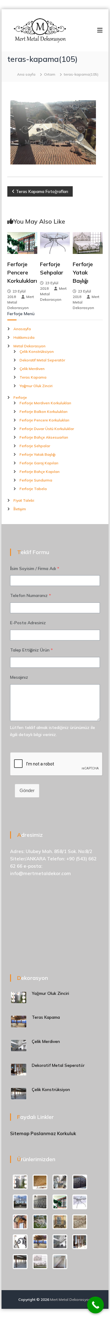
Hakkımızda (24, 337)
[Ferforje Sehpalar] (55, 242)
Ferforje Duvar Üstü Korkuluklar (47, 428)
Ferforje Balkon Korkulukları (44, 411)
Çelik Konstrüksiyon (37, 351)
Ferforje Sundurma (36, 480)
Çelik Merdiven (32, 368)
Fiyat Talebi (23, 500)
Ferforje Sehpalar (35, 446)
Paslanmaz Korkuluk (53, 1133)
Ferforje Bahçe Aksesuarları (44, 437)
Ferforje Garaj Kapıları (39, 463)
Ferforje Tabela (33, 488)
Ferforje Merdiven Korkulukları (45, 403)
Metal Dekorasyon (29, 346)
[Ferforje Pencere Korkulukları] (22, 242)
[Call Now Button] (95, 1305)
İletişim (19, 509)
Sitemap (19, 1133)
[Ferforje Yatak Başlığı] (88, 242)
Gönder (27, 790)
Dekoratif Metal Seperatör (42, 360)
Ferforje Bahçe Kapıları (40, 471)
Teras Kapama (33, 377)
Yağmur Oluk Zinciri (36, 385)
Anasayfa (22, 329)
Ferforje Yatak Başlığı (83, 272)
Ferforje (20, 397)
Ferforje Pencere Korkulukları (22, 272)
